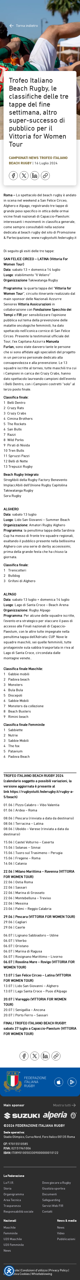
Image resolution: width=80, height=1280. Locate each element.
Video (60, 1233)
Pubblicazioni (66, 1239)
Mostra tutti (62, 1105)
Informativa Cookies (17, 1274)
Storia (7, 1188)
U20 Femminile (14, 1245)
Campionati (19, 158)
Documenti (49, 1194)
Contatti (47, 1211)
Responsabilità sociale (18, 1211)
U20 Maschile (13, 1239)
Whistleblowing (42, 1274)
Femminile (11, 1233)
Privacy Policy (58, 1270)
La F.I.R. (9, 1182)
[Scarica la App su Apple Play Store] (58, 1082)
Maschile (10, 1227)
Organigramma (14, 1194)
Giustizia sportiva (53, 1188)
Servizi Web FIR (52, 1205)
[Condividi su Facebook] (13, 175)
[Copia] (45, 175)
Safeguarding (51, 1200)
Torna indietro (27, 26)
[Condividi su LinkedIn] (34, 175)
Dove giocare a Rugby (56, 1182)
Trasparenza (12, 1205)
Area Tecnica (12, 1200)
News (34, 158)
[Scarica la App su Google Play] (72, 1082)
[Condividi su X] (24, 175)
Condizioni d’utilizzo (34, 1270)
